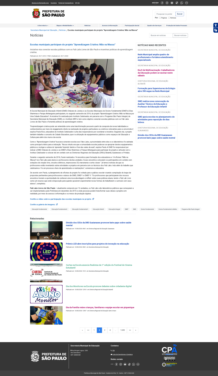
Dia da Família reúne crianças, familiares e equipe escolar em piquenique (100, 307)
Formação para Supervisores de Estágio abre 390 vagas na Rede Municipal (156, 89)
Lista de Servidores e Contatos (123, 354)
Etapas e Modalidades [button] (65, 25)
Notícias (173, 18)
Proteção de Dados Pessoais (176, 25)
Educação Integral (114, 209)
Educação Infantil (98, 209)
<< (88, 330)
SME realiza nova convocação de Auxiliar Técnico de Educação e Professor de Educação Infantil (153, 104)
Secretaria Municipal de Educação (44, 30)
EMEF (126, 209)
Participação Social (132, 25)
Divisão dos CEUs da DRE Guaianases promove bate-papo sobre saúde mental (156, 136)
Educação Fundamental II (80, 209)
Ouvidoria (54, 3)
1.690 (122, 330)
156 (113, 350)
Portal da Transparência (65, 3)
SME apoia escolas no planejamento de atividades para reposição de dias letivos (156, 119)
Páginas (164, 18)
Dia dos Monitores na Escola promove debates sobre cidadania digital (99, 286)
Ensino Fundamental (147, 209)
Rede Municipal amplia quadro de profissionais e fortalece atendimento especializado (155, 57)
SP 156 (77, 3)
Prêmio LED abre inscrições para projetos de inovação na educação (98, 244)
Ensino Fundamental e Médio (168, 209)
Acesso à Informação (110, 25)
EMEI (134, 209)
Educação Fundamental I (59, 209)
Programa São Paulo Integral (190, 209)
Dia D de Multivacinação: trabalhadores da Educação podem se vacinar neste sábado (156, 73)
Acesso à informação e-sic (40, 3)
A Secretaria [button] (42, 25)
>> (130, 330)
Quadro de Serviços (154, 25)
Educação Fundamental (39, 209)
